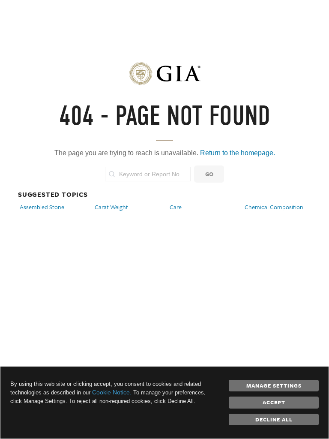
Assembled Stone (42, 206)
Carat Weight (111, 206)
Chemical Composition (274, 206)
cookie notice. (112, 392)
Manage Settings (274, 385)
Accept (274, 402)
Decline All (274, 419)
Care (176, 206)
